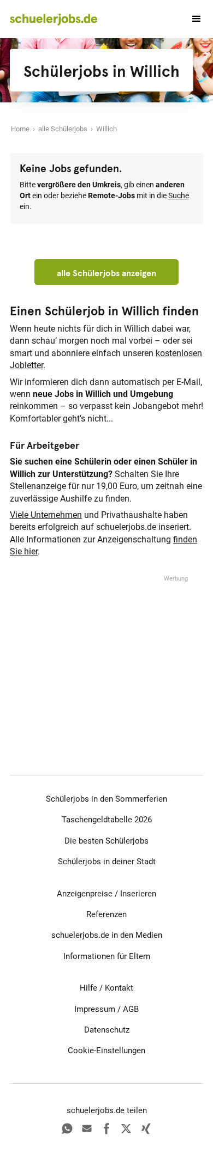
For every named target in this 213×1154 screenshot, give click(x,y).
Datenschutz (106, 1030)
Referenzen (106, 914)
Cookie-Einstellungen (106, 1050)
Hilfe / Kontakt (106, 988)
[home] (53, 19)
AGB (131, 1009)
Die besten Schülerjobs (106, 841)
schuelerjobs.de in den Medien (106, 935)
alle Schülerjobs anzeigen (106, 272)
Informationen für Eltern (106, 956)
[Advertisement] (106, 652)
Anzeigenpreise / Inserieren (106, 894)
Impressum (94, 1009)
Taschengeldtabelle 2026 (107, 820)
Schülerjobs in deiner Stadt (107, 861)
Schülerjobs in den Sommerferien (106, 799)
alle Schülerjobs (62, 129)
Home (20, 129)
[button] (191, 19)
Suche (178, 195)
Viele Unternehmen (46, 515)
